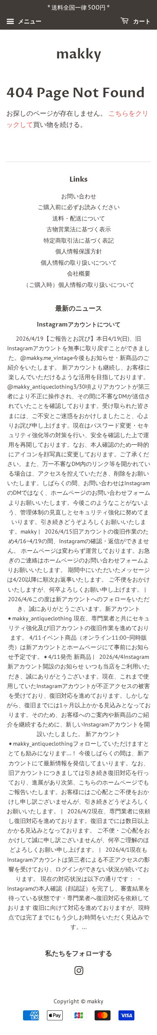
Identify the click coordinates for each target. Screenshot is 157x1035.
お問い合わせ (78, 196)
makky (78, 54)
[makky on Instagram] (78, 972)
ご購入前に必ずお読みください (79, 207)
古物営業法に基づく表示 (78, 229)
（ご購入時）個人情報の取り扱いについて (78, 284)
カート (141, 21)
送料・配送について (78, 218)
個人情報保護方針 (78, 251)
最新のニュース (78, 308)
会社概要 (78, 273)
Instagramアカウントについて (79, 325)
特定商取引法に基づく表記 (79, 240)
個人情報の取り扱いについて (79, 262)
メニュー (28, 21)
